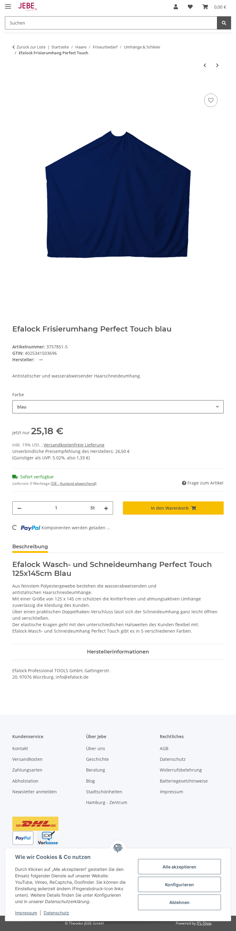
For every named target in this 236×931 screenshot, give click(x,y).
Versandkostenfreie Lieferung (74, 445)
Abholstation (25, 781)
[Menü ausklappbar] (8, 4)
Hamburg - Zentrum (106, 802)
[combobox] (118, 406)
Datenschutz (56, 912)
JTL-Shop (204, 923)
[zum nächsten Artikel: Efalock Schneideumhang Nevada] (217, 65)
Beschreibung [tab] (30, 547)
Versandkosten (27, 759)
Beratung (95, 770)
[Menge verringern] (19, 508)
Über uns (95, 748)
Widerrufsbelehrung (181, 770)
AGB (164, 748)
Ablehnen (179, 902)
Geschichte (97, 759)
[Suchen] (224, 22)
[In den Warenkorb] (17, 85)
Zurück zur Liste (31, 47)
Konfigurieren (179, 884)
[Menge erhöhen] (106, 508)
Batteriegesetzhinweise (184, 781)
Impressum (26, 912)
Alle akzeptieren (179, 866)
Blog (90, 781)
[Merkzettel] (211, 100)
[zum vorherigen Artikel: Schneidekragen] (205, 65)
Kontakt (20, 748)
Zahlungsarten (27, 770)
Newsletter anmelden (34, 792)
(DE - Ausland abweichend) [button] (73, 483)
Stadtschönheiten (104, 792)
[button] (176, 7)
